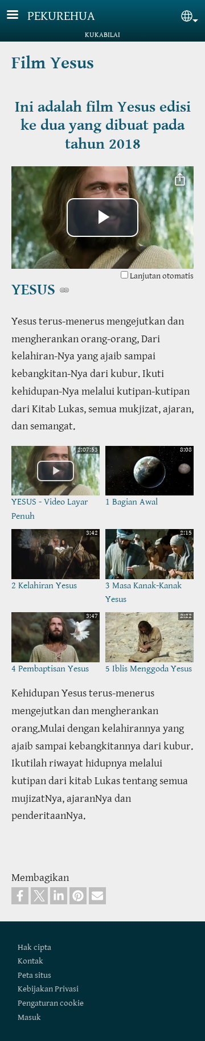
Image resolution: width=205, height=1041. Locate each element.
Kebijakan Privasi (48, 989)
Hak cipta (34, 947)
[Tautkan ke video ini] (64, 289)
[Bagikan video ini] (180, 180)
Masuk (29, 1017)
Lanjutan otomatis (161, 276)
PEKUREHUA (61, 16)
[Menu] (19, 16)
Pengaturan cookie (51, 1003)
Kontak (30, 961)
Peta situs (34, 975)
